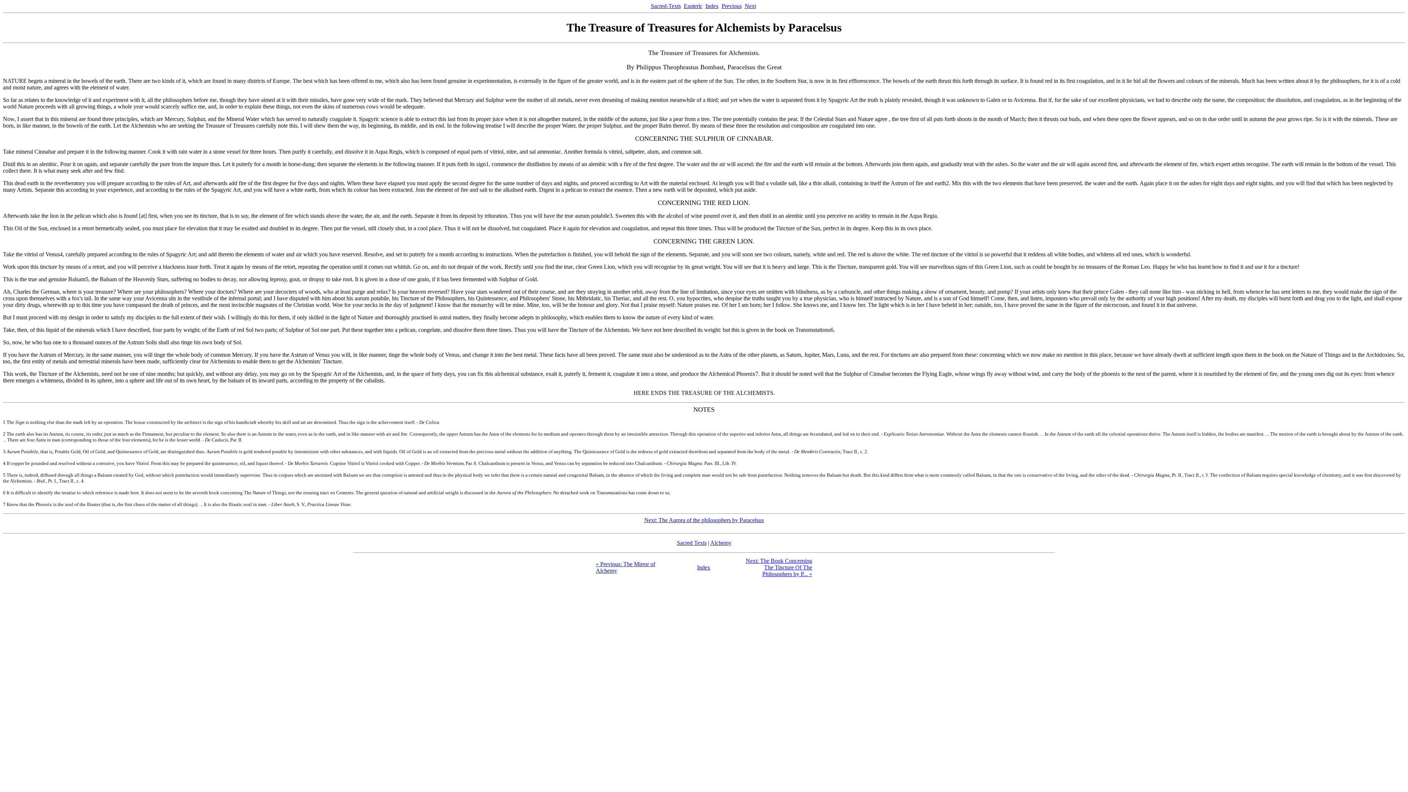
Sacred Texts (692, 543)
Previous (732, 6)
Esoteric (693, 6)
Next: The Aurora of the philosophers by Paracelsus (704, 520)
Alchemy (721, 543)
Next (750, 6)
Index (712, 6)
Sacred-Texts (666, 6)
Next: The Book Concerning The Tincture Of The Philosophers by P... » (779, 567)
